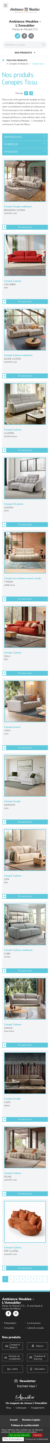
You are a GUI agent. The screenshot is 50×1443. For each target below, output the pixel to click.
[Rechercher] (44, 44)
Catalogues (21, 1408)
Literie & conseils (35, 1328)
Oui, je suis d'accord (19, 1435)
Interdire (37, 1435)
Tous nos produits (16, 60)
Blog (8, 1408)
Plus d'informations (13, 1439)
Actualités (9, 1328)
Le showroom (34, 1323)
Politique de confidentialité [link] (36, 1439)
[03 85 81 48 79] (17, 36)
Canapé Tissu (38, 64)
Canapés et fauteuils (18, 64)
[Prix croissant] (25, 93)
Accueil (13, 1420)
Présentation (10, 1323)
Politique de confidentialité (25, 1425)
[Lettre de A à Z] (31, 93)
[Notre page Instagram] (31, 36)
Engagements (37, 1408)
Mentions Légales (31, 1420)
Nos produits (23, 53)
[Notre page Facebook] (24, 36)
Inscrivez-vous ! (27, 1386)
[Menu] (5, 5)
